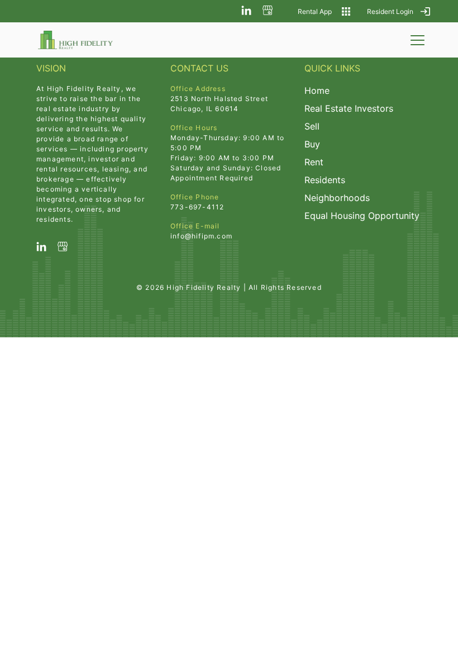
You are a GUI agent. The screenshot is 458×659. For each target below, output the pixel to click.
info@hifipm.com (201, 236)
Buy (312, 144)
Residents (324, 179)
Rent (313, 162)
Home (317, 90)
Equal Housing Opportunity (361, 215)
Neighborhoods (337, 197)
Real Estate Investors (348, 108)
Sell (311, 126)
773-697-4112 (197, 207)
